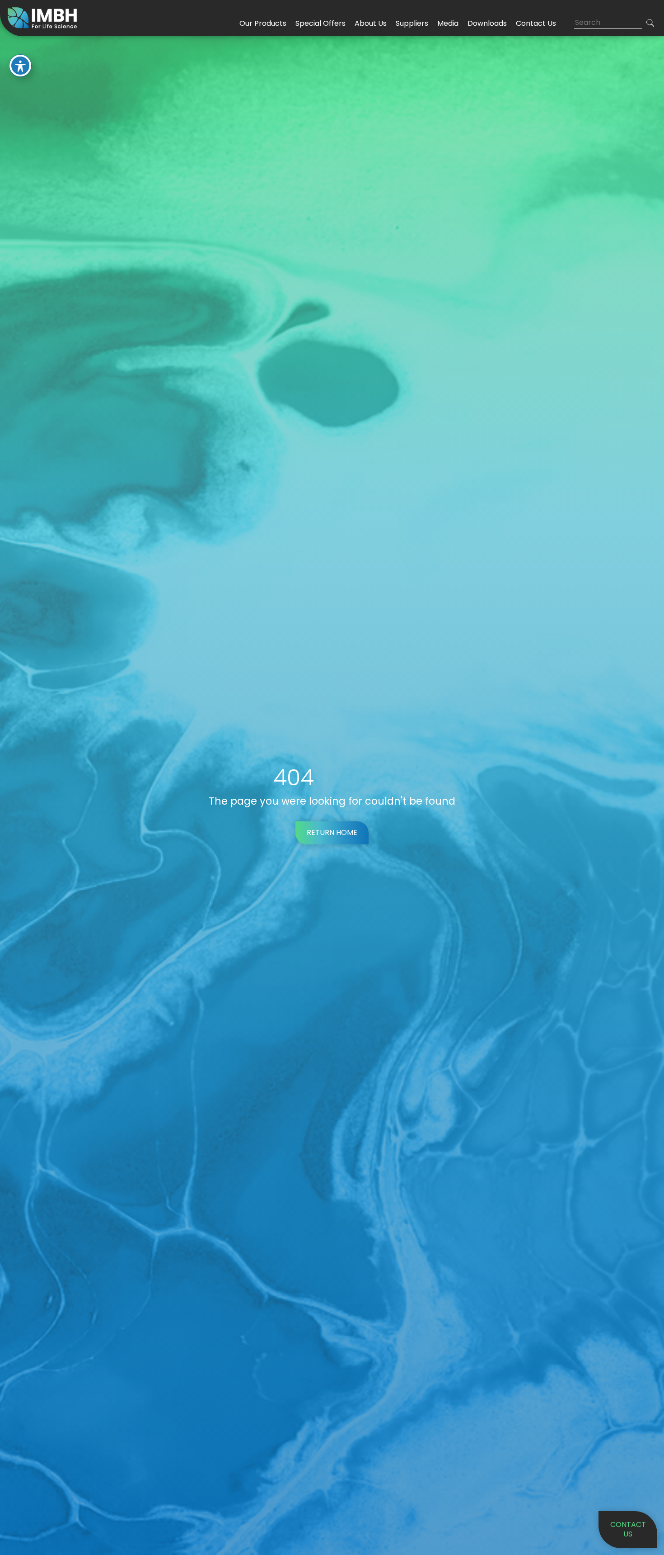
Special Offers (320, 23)
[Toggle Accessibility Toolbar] (20, 65)
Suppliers (412, 23)
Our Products (262, 23)
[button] (650, 23)
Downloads (487, 23)
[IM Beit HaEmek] (44, 17)
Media (447, 23)
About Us (371, 23)
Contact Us (536, 23)
